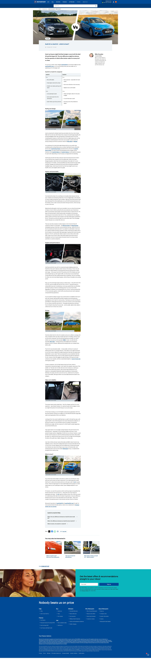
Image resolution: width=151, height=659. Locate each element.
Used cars (60, 611)
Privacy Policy (85, 590)
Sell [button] (57, 620)
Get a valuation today (62, 622)
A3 (75, 482)
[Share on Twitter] (49, 532)
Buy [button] (57, 608)
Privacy (40, 653)
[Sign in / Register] (113, 2)
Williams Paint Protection (75, 618)
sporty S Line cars (76, 358)
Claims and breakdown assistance (77, 621)
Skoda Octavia (66, 225)
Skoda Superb (75, 225)
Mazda (75, 141)
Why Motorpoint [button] (89, 608)
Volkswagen (65, 448)
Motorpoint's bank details (105, 621)
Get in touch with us (45, 613)
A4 (58, 494)
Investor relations (73, 653)
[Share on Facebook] (52, 532)
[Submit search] (96, 6)
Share (46, 531)
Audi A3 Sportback (55, 148)
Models (47, 38)
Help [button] (40, 608)
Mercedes (69, 141)
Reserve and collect (91, 613)
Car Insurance (73, 616)
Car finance (43, 620)
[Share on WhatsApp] (54, 532)
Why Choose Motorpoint (92, 611)
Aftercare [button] (70, 608)
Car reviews (60, 616)
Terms (44, 653)
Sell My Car (60, 625)
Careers (101, 618)
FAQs (42, 611)
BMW (64, 340)
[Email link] (57, 532)
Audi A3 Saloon (56, 152)
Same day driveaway (91, 616)
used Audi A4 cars (49, 66)
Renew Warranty (73, 613)
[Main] (40, 2)
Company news (103, 613)
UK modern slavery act (56, 653)
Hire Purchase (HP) (44, 625)
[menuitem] (47, 611)
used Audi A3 (64, 64)
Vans (59, 613)
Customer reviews (91, 618)
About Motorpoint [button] (103, 608)
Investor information (104, 616)
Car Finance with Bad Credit (46, 627)
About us (102, 611)
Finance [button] (41, 617)
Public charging (73, 624)
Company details (65, 653)
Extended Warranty (74, 611)
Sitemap (48, 653)
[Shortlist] (116, 2)
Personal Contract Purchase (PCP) (48, 622)
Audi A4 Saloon (65, 152)
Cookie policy (81, 653)
